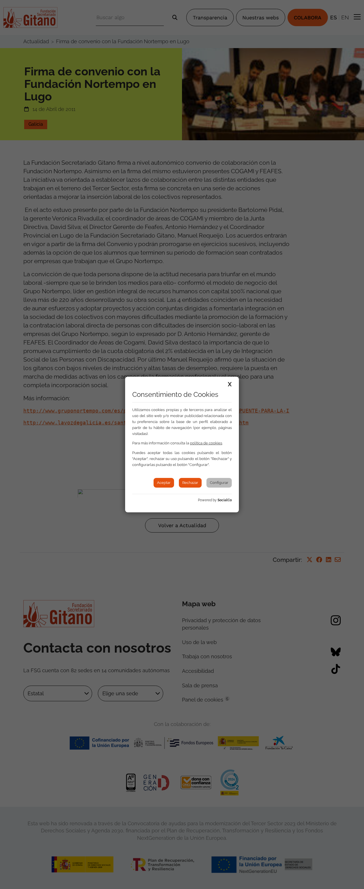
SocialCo (225, 500)
